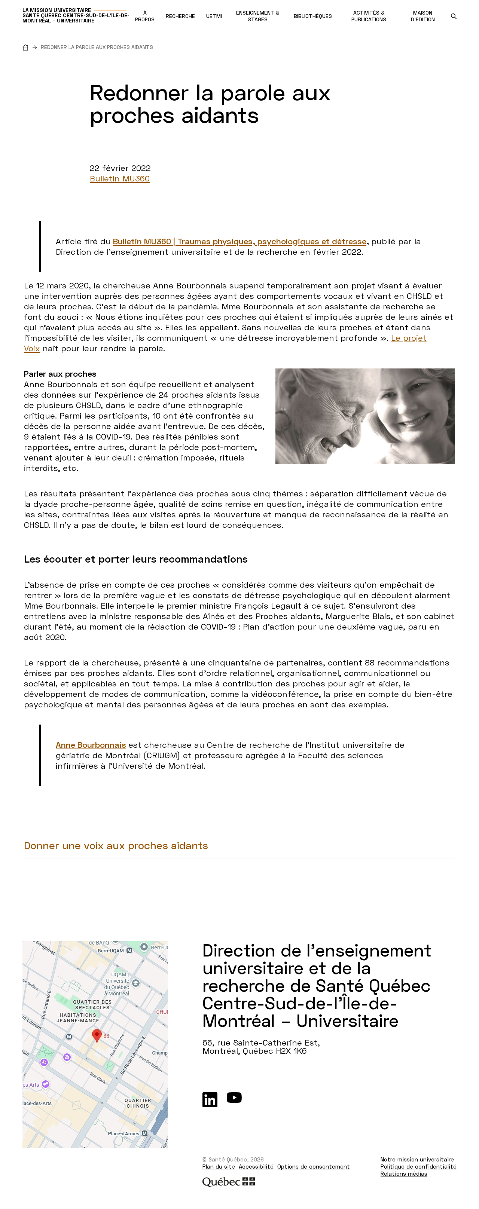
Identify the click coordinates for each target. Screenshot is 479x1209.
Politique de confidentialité (419, 1166)
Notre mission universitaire (417, 1159)
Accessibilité (256, 1166)
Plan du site (218, 1166)
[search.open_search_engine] (454, 16)
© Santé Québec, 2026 (233, 1159)
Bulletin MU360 (120, 178)
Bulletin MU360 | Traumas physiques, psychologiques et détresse (239, 241)
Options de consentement (313, 1166)
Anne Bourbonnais (91, 745)
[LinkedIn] (209, 1099)
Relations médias (404, 1173)
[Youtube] (234, 1099)
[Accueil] (31, 46)
